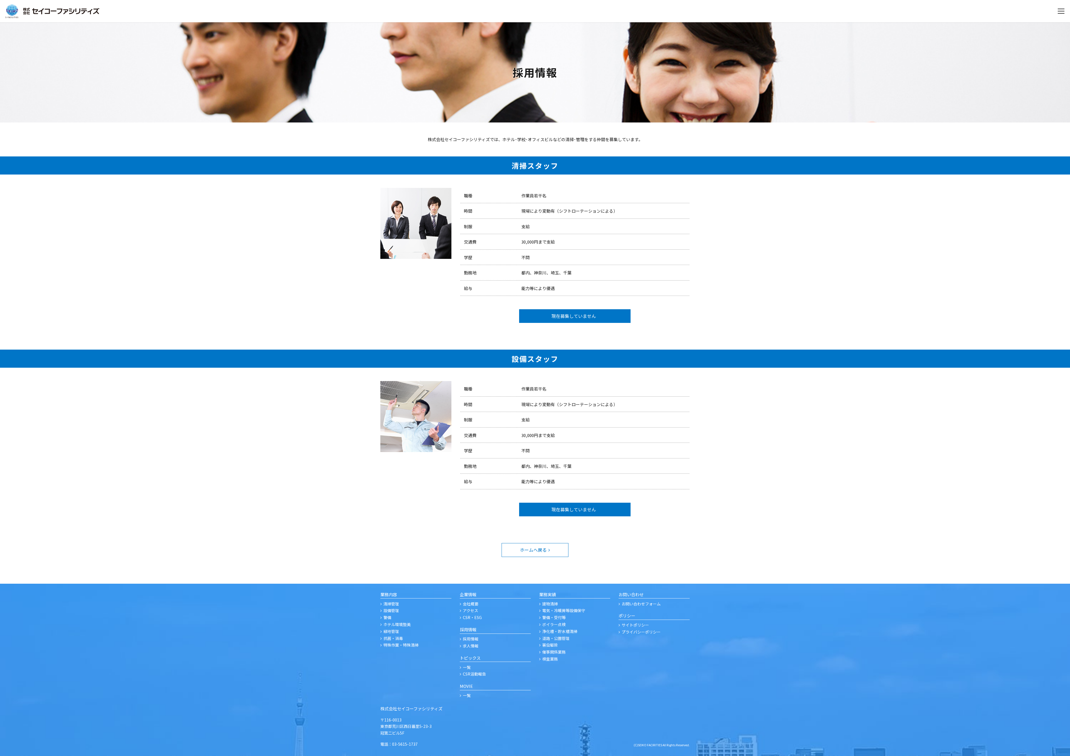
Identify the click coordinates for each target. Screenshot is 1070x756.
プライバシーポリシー (641, 632)
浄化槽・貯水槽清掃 (559, 631)
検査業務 (550, 659)
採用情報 (470, 639)
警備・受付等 (554, 617)
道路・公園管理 (556, 638)
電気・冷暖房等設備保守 (563, 610)
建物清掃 (550, 604)
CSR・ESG (472, 617)
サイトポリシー (635, 625)
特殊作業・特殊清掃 (401, 645)
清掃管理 (391, 604)
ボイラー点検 (554, 624)
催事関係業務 (554, 652)
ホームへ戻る (533, 549)
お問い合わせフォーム (641, 604)
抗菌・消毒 (393, 638)
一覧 (467, 667)
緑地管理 (391, 631)
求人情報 (470, 646)
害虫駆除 (550, 645)
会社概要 (470, 604)
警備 (387, 617)
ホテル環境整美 (397, 624)
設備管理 (391, 610)
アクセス (470, 610)
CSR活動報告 (474, 674)
